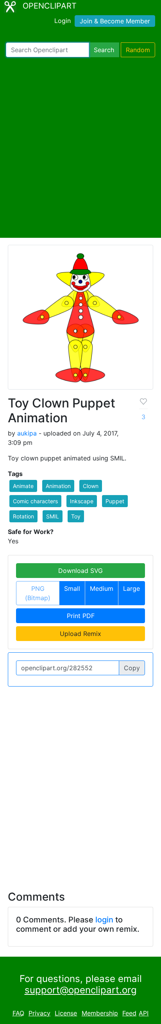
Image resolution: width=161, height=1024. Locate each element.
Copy (132, 668)
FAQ (18, 1013)
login (104, 919)
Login (62, 21)
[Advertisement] (80, 147)
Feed (129, 1013)
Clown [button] (90, 486)
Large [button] (131, 588)
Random (138, 50)
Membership (100, 1013)
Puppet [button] (115, 501)
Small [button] (72, 588)
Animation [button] (58, 486)
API (143, 1013)
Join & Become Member (115, 21)
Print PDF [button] (81, 616)
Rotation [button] (23, 516)
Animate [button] (23, 486)
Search (104, 50)
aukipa (27, 433)
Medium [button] (101, 588)
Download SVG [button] (80, 570)
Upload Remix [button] (80, 634)
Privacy (39, 1013)
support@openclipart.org (81, 990)
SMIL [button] (52, 516)
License (66, 1013)
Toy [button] (75, 516)
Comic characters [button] (35, 501)
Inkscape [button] (81, 501)
